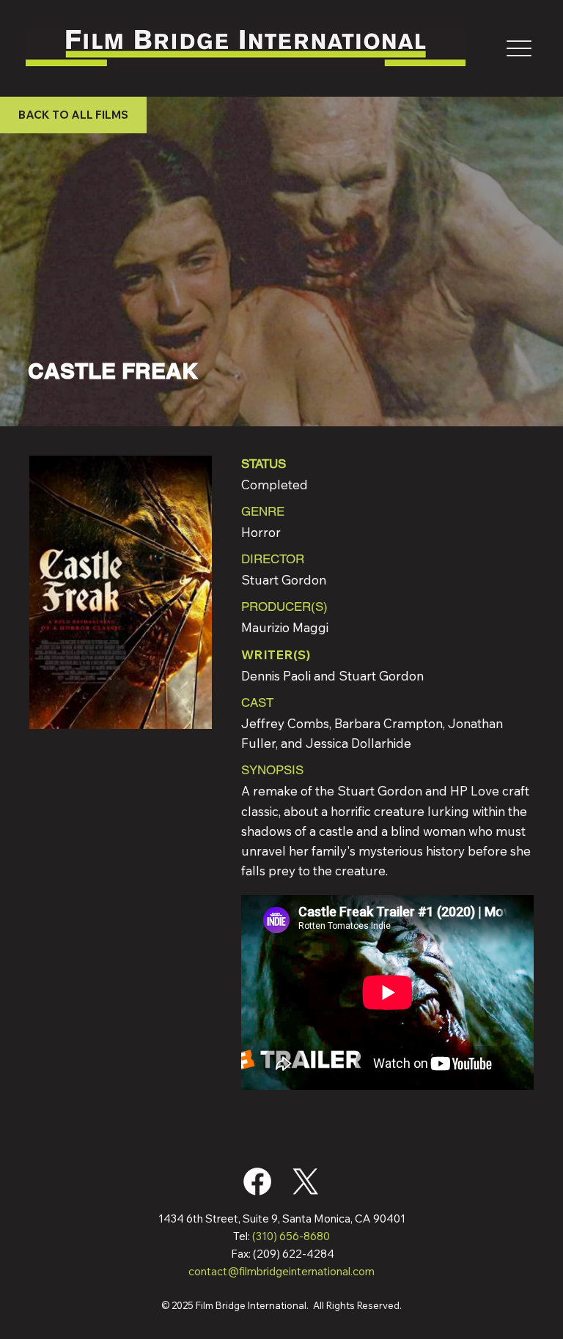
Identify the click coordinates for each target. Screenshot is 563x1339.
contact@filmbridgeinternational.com (281, 1271)
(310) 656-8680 (291, 1236)
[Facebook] (257, 1181)
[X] (305, 1181)
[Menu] (519, 48)
